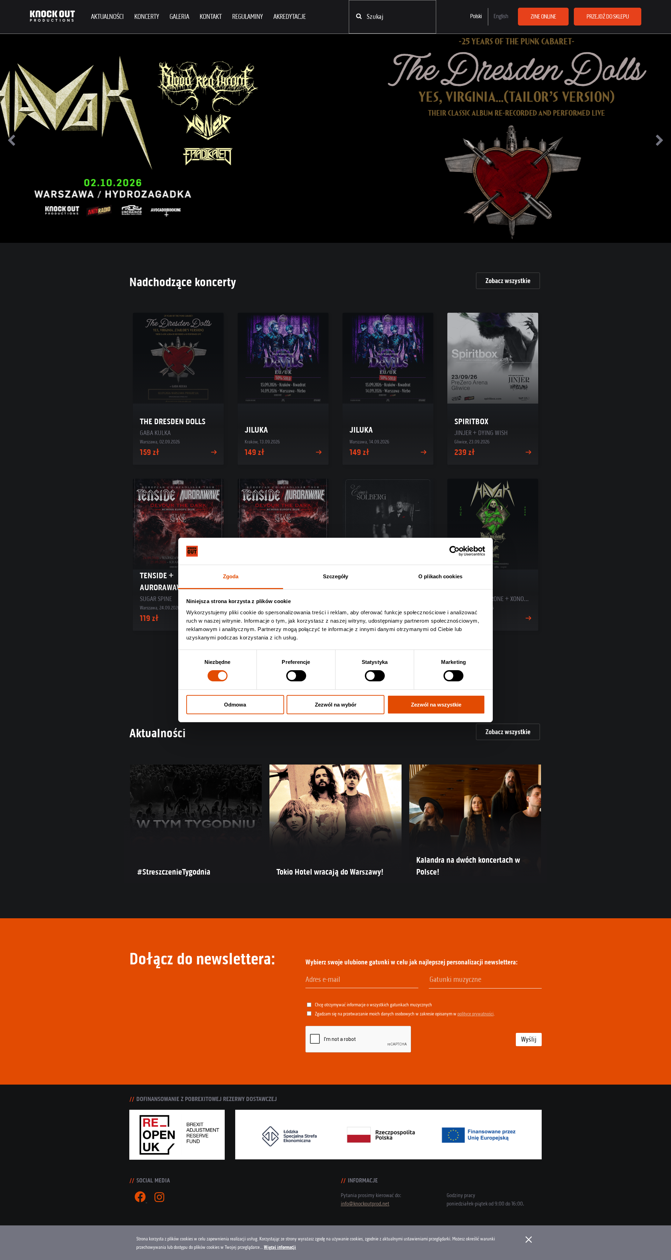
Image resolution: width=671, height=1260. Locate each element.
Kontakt (211, 17)
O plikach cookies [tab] (440, 576)
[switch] (296, 675)
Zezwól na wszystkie (436, 705)
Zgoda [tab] (231, 576)
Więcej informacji (280, 1247)
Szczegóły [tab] (335, 576)
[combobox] (485, 980)
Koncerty (146, 17)
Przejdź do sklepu (607, 16)
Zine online (543, 16)
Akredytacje (289, 17)
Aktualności (107, 17)
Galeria (179, 17)
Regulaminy (247, 17)
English (500, 16)
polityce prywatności (475, 1013)
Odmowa (235, 705)
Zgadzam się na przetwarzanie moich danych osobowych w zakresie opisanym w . (405, 1013)
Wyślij (528, 1039)
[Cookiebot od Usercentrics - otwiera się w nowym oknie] (454, 551)
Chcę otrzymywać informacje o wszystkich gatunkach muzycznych (373, 1004)
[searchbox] (465, 979)
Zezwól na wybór (335, 705)
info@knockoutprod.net (365, 1203)
